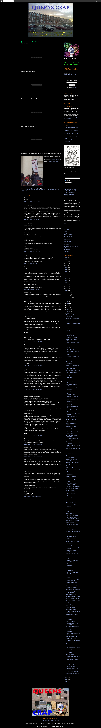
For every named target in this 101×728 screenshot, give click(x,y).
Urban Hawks (67, 251)
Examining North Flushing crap (72, 391)
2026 (66, 257)
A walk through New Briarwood (72, 497)
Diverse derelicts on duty (71, 638)
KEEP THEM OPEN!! (70, 453)
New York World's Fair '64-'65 (70, 189)
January (68, 313)
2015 (66, 278)
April (68, 307)
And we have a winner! (71, 522)
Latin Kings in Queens (71, 529)
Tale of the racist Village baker (72, 520)
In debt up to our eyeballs (71, 527)
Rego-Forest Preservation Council (71, 190)
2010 (66, 288)
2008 (66, 677)
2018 (66, 273)
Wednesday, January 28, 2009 (33, 334)
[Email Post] (41, 188)
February (69, 311)
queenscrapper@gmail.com (50, 720)
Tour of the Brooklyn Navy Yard (73, 370)
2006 (66, 681)
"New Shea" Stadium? (71, 332)
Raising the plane (70, 645)
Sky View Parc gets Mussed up (73, 465)
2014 (66, 280)
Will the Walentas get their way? (73, 598)
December (69, 292)
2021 (66, 267)
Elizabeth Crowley (35, 189)
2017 (66, 275)
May (68, 305)
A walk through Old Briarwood (72, 513)
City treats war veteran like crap (73, 589)
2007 (66, 679)
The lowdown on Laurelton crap (72, 365)
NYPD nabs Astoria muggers (72, 488)
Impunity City (67, 239)
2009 (66, 290)
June (68, 303)
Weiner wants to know (71, 609)
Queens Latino (67, 244)
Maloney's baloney (70, 654)
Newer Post (23, 502)
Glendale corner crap (70, 643)
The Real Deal (67, 249)
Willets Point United (68, 195)
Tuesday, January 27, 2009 (32, 201)
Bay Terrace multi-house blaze (72, 318)
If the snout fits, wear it (71, 452)
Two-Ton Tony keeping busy (72, 508)
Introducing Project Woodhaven (73, 604)
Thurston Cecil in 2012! (71, 499)
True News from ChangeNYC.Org (71, 194)
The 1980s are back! (70, 430)
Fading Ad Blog (67, 233)
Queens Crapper (30, 188)
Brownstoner (66, 229)
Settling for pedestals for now (72, 359)
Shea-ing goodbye (70, 379)
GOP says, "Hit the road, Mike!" (73, 486)
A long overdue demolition (71, 567)
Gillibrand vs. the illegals (71, 467)
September (69, 297)
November (69, 294)
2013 (66, 282)
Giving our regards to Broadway (73, 602)
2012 (66, 284)
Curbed (65, 231)
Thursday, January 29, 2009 (32, 468)
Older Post (59, 502)
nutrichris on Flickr (55, 159)
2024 (66, 261)
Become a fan (67, 171)
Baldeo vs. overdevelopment (72, 666)
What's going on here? (71, 594)
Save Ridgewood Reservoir (69, 192)
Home (41, 502)
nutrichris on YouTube (53, 161)
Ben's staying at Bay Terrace (72, 636)
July (68, 301)
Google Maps (69, 222)
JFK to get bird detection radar (72, 502)
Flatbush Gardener (68, 234)
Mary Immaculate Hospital (47, 189)
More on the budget (70, 326)
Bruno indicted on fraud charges (73, 515)
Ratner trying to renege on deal (72, 545)
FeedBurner (74, 87)
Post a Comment (24, 500)
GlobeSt (65, 238)
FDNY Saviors (69, 354)
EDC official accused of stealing (73, 600)
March (68, 309)
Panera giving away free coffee (72, 500)
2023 (66, 263)
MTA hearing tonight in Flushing (73, 596)
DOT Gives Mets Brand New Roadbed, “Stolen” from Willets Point (71, 131)
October (68, 295)
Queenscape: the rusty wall (72, 671)
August (68, 299)
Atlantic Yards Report (68, 228)
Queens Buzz (67, 243)
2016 (66, 276)
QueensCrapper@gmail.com (70, 74)
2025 (66, 259)
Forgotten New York (68, 236)
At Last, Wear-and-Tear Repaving (71, 127)
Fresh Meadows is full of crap (72, 337)
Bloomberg (27, 189)
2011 (66, 286)
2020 (66, 269)
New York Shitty (67, 241)
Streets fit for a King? (70, 621)
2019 (66, 271)
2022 (66, 265)
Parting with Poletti (70, 349)
